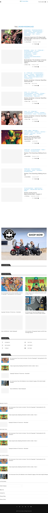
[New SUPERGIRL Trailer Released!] (5, 390)
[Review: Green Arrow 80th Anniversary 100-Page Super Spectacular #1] (11, 137)
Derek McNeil (27, 141)
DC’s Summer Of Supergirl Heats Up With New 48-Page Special (36, 332)
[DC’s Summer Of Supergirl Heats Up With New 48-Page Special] (36, 322)
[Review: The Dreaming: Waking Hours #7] (11, 156)
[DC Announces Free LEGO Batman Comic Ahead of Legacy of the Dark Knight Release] (5, 383)
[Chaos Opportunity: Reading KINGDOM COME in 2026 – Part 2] (5, 367)
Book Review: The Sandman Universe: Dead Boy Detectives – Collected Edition (35, 61)
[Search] (47, 2)
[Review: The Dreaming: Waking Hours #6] (11, 175)
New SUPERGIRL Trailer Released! (18, 388)
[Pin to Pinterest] (36, 44)
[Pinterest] (42, 2)
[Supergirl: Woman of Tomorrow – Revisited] (5, 375)
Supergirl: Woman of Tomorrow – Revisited (19, 373)
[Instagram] (41, 2)
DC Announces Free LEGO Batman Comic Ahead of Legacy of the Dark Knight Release (27, 382)
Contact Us (2, 493)
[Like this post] (32, 44)
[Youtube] (45, 2)
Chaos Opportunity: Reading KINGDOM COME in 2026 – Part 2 (24, 365)
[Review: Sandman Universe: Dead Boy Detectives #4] (11, 118)
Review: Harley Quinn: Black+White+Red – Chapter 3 (33, 193)
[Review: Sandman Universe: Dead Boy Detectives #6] (11, 79)
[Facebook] (38, 2)
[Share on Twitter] (35, 44)
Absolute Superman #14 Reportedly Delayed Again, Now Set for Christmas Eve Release (35, 39)
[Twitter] (19, 506)
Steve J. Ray (27, 64)
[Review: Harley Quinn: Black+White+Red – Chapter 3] (11, 195)
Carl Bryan (27, 196)
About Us (2, 489)
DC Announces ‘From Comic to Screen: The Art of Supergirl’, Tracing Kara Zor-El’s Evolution (28, 359)
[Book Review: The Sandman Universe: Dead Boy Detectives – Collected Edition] (11, 57)
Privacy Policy (3, 496)
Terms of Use (3, 499)
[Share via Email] (38, 44)
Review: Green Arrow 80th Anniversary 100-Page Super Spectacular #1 (32, 138)
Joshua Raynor (28, 41)
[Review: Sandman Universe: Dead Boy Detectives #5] (11, 99)
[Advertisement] (24, 13)
